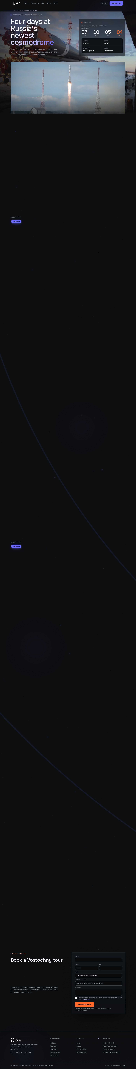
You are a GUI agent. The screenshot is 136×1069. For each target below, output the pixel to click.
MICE (55, 3)
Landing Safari (55, 1052)
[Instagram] (30, 1052)
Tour (76, 972)
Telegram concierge (109, 1049)
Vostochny (53, 1046)
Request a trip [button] (116, 3)
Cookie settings (120, 1065)
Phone (77, 964)
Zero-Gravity (54, 1055)
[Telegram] (21, 1052)
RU (102, 3)
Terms (113, 1065)
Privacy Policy (86, 999)
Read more (17, 907)
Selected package (80, 979)
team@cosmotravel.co (110, 1046)
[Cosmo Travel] (16, 3)
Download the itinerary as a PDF (109, 589)
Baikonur (53, 1043)
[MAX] (12, 1052)
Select (39, 576)
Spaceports (35, 3)
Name (77, 956)
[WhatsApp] (17, 1052)
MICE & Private (81, 1049)
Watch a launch (81, 1052)
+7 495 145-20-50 (109, 1043)
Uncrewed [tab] (16, 221)
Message (78, 987)
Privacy (107, 1065)
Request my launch (84, 1004)
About (49, 3)
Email (100, 964)
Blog (43, 3)
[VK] (25, 1052)
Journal (79, 1046)
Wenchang (53, 1049)
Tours (26, 3)
